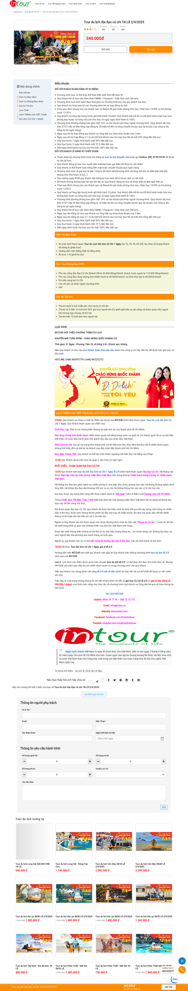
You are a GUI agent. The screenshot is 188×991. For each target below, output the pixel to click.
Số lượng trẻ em (28, 769)
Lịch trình (24, 110)
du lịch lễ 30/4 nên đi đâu (88, 671)
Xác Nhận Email (28, 733)
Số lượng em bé (102, 755)
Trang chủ (17, 12)
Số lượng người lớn (30, 755)
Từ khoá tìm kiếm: (64, 671)
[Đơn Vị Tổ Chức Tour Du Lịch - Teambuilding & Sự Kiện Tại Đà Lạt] (20, 3)
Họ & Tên (26, 710)
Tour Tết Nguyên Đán (56, 4)
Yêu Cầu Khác (28, 782)
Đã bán (123, 26)
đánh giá (103, 26)
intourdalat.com (119, 611)
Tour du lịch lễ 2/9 (32, 12)
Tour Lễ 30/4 (90, 4)
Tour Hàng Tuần (75, 4)
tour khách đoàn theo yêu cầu (98, 350)
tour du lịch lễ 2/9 (160, 552)
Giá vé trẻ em (26, 106)
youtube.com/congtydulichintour (119, 623)
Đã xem (113, 26)
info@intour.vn (118, 605)
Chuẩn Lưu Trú (102, 769)
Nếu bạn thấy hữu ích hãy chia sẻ (66, 679)
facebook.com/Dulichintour (120, 617)
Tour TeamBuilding (107, 4)
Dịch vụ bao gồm (27, 97)
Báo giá (151, 49)
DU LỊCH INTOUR (114, 593)
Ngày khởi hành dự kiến (105, 733)
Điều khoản (24, 92)
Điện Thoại (101, 721)
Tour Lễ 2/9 (39, 4)
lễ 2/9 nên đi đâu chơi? (109, 571)
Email (24, 721)
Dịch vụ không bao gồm (31, 101)
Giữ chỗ (105, 49)
